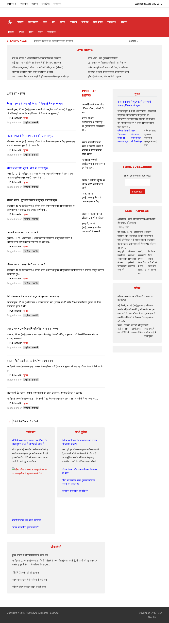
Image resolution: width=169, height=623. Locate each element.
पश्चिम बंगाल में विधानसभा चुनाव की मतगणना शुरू (30, 136)
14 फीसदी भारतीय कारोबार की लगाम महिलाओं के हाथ (79, 442)
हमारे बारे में (11, 3)
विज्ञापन (35, 3)
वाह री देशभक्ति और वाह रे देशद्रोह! (26, 520)
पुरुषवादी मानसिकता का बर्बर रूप (75, 490)
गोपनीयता (24, 3)
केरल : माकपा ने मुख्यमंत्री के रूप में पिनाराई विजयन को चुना (35, 103)
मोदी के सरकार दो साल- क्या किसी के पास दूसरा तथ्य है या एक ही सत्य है (29, 442)
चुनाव (25, 117)
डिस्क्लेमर (46, 3)
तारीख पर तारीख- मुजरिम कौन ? (25, 527)
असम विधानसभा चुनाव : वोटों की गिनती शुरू (27, 168)
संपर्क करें (57, 3)
